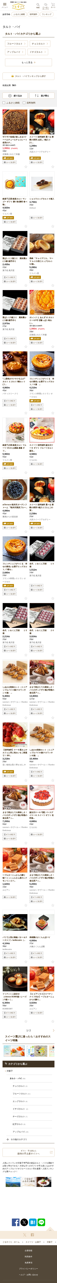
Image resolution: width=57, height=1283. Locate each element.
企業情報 (28, 1250)
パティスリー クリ (10, 394)
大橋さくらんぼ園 (37, 946)
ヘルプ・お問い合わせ (28, 1275)
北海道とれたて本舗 (11, 154)
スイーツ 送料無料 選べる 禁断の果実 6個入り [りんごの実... (41, 507)
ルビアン (6, 890)
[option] (14, 1051)
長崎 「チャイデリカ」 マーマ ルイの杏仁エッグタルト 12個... (41, 261)
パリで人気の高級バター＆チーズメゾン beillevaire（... (15, 938)
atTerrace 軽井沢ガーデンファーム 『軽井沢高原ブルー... (15, 506)
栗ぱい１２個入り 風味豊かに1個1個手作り (15, 259)
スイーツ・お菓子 (33, 1242)
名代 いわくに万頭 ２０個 (41, 631)
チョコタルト (20, 1086)
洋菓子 (10, 1071)
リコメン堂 (7, 214)
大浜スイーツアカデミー (39, 152)
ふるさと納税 (19, 14)
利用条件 (28, 1257)
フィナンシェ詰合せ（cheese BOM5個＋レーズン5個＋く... (15, 997)
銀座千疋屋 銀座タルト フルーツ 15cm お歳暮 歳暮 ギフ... (14, 448)
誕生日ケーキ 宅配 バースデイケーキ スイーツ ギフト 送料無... (41, 815)
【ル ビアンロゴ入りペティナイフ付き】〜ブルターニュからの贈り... (41, 997)
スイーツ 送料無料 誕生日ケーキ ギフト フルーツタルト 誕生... (41, 448)
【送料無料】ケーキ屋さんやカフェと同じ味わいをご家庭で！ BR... (15, 753)
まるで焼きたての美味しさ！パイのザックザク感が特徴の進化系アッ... (41, 690)
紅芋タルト (19, 1124)
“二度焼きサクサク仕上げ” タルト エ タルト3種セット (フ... (15, 382)
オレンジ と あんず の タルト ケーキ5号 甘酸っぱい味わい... (41, 320)
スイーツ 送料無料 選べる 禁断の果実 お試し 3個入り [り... (41, 140)
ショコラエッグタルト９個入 (41, 199)
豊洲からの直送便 (10, 517)
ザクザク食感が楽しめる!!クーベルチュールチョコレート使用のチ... (15, 140)
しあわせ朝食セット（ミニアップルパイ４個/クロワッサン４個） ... (15, 690)
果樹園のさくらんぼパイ (39, 937)
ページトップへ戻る (50, 1229)
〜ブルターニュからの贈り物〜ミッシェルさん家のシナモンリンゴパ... (15, 878)
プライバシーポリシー (28, 1269)
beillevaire (7, 949)
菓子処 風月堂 (8, 270)
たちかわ (33, 460)
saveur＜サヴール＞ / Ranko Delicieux (15, 703)
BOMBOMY (8, 1009)
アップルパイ (20, 1132)
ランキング (46, 14)
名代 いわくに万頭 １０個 (41, 565)
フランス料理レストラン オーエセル (41, 395)
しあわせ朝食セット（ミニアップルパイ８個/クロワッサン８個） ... (41, 753)
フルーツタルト (21, 1093)
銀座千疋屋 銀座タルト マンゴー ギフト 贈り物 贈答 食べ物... (15, 202)
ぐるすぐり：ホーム (11, 1242)
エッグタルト (20, 1101)
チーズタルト (20, 1116)
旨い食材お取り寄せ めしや (14, 765)
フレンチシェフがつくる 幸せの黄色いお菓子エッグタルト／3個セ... (15, 567)
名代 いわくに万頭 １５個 (15, 631)
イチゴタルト (20, 1109)
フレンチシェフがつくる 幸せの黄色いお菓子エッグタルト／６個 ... (41, 382)
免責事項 (28, 1263)
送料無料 (33, 14)
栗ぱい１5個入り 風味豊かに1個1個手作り (14, 318)
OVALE (32, 208)
